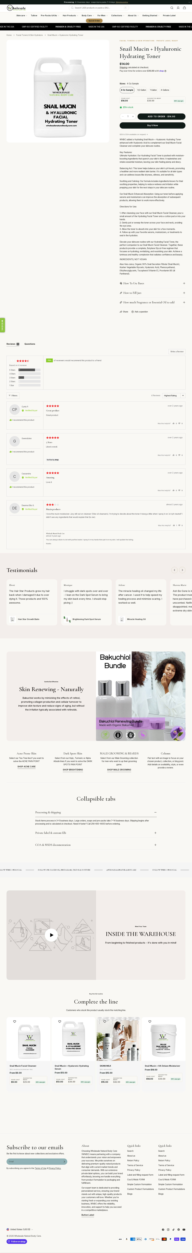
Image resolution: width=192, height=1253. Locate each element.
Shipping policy (122, 2)
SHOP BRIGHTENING (73, 769)
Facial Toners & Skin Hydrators (29, 35)
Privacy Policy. (55, 1168)
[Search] (171, 7)
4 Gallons (165, 90)
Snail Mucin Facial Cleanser (23, 1066)
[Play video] (51, 935)
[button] (2, 325)
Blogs (129, 1194)
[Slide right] (182, 570)
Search (130, 1151)
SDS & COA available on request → (134, 134)
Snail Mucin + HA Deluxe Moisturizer (162, 1066)
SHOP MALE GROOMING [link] (119, 769)
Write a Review (177, 351)
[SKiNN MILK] (118, 1039)
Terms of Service (135, 1165)
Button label (88, 1215)
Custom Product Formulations (140, 1189)
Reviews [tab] (12, 344)
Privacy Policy (133, 1170)
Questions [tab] (29, 344)
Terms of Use (40, 1168)
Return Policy (133, 1160)
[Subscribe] (64, 1161)
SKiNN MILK (105, 1066)
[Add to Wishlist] (15, 1021)
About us (131, 1156)
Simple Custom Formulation (139, 1184)
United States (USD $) (20, 1229)
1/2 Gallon (141, 90)
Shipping (123, 67)
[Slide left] (174, 570)
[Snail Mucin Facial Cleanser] (28, 1039)
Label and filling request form (140, 1175)
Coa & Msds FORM (136, 1179)
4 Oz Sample (127, 90)
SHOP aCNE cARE (27, 766)
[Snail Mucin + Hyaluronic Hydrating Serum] (73, 1039)
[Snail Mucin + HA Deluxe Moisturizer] (163, 1039)
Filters (14, 395)
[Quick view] (46, 1023)
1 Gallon (153, 90)
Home (9, 35)
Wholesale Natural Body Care (27, 1236)
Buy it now (152, 125)
